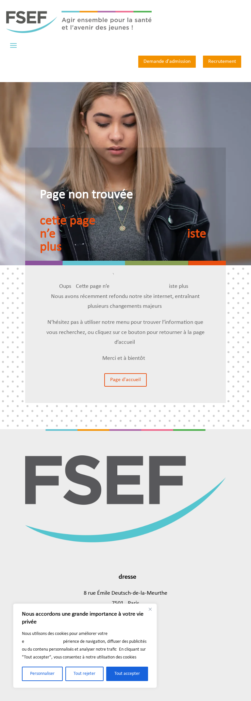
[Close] (150, 609)
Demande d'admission (167, 61)
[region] (85, 646)
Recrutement (222, 61)
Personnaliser (42, 673)
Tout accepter (127, 673)
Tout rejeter (84, 673)
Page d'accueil (125, 379)
